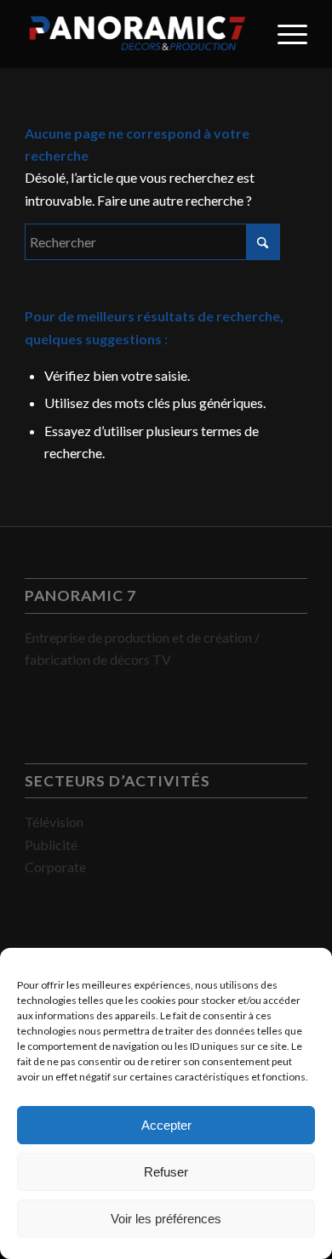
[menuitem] (283, 34)
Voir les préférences (166, 1218)
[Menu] (283, 34)
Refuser (166, 1172)
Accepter (166, 1125)
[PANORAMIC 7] (137, 34)
